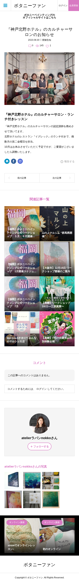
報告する (69, 161)
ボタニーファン (30, 5)
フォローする (41, 446)
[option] (22, 535)
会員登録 (73, 5)
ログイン (63, 5)
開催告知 (46, 40)
